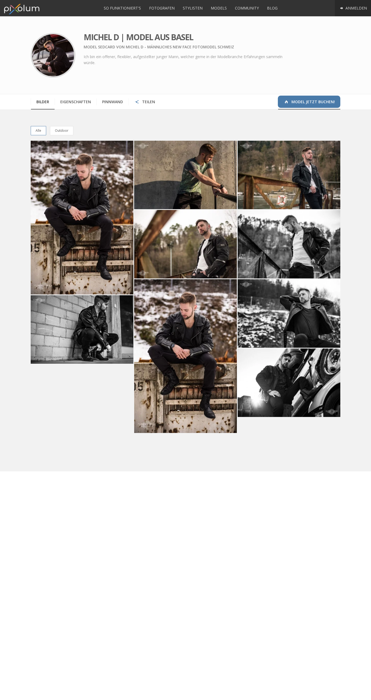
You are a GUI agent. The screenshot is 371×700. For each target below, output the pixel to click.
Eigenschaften (75, 101)
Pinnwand (112, 101)
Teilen (148, 101)
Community (247, 8)
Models (219, 8)
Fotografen (162, 8)
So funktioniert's (122, 8)
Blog (272, 8)
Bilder (42, 101)
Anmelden (355, 8)
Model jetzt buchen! (312, 101)
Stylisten (193, 8)
